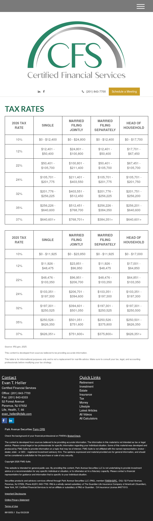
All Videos (85, 414)
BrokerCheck (74, 435)
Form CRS (39, 429)
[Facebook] (44, 91)
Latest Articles (88, 410)
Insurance (85, 394)
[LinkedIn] (39, 91)
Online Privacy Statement (17, 499)
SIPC (115, 480)
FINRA (108, 480)
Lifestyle (84, 406)
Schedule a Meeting (124, 91)
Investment (86, 386)
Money (83, 402)
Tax (81, 398)
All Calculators (88, 418)
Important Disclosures (15, 493)
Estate (83, 390)
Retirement (86, 382)
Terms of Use (11, 506)
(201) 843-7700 (96, 91)
